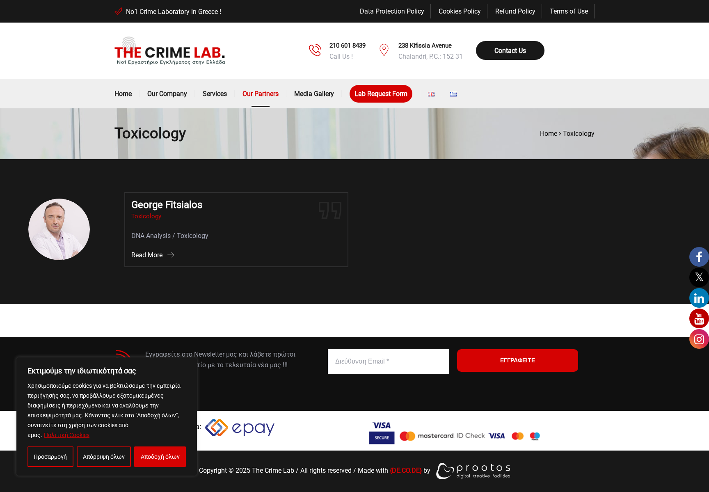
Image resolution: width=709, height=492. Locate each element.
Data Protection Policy (392, 11)
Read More (147, 255)
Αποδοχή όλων (160, 456)
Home (123, 94)
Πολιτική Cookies (66, 435)
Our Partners (260, 94)
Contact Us (510, 51)
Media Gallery (314, 94)
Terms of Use (569, 11)
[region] (106, 416)
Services (215, 94)
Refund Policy (515, 11)
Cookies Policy (460, 11)
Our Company (167, 94)
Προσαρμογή (50, 456)
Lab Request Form (380, 94)
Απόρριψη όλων (104, 456)
